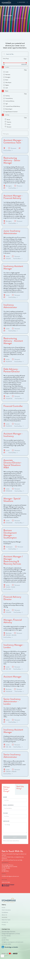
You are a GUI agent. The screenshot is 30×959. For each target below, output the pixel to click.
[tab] (8, 789)
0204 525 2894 (6, 882)
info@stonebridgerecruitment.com (10, 876)
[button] (26, 2)
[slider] (3, 62)
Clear (25, 59)
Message (6, 821)
